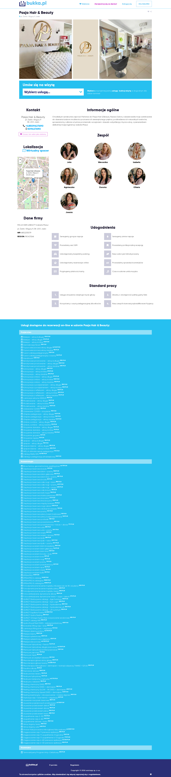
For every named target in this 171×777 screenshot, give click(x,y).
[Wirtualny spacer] (33, 154)
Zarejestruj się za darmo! (106, 4)
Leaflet (46, 208)
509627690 (34, 128)
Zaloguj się (127, 4)
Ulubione (85, 4)
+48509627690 (34, 125)
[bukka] (41, 4)
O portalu (53, 765)
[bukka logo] (32, 765)
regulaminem (94, 774)
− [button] (20, 162)
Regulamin (74, 765)
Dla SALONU (144, 4)
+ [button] (20, 159)
